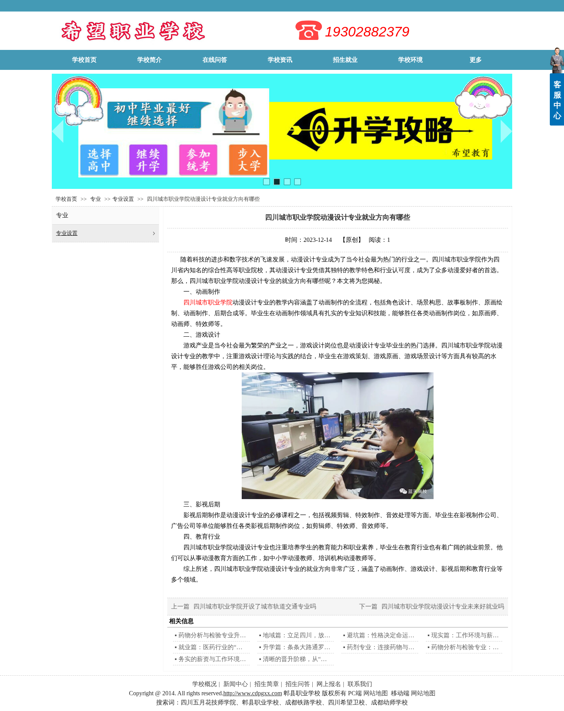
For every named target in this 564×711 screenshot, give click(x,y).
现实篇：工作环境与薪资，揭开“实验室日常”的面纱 (466, 635)
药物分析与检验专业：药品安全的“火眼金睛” (466, 647)
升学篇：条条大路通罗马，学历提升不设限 (297, 647)
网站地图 (375, 693)
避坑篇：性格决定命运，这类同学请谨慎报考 (381, 635)
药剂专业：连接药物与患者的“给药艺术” (381, 647)
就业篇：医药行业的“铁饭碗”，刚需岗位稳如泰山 (213, 647)
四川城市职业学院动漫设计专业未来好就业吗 (442, 606)
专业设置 (123, 199)
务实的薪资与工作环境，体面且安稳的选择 (213, 659)
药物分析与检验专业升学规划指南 (213, 635)
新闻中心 (235, 684)
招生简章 (266, 684)
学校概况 (204, 684)
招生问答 (297, 684)
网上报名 (329, 684)
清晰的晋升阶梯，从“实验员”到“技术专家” (297, 659)
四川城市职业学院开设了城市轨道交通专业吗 (254, 606)
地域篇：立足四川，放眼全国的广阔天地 (297, 635)
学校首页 (66, 199)
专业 (96, 199)
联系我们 (360, 684)
